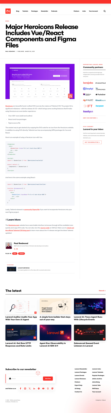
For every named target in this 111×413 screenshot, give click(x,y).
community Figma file (31, 209)
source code (45, 228)
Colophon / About (101, 400)
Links (84, 11)
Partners (76, 11)
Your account (96, 392)
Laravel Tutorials (97, 372)
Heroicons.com (13, 225)
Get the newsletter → (92, 142)
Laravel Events (79, 375)
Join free (48, 378)
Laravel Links (96, 369)
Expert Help (78, 385)
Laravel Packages (80, 372)
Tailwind (21, 253)
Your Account (93, 11)
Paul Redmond (10, 51)
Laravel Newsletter (81, 369)
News (7, 21)
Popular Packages (98, 375)
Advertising (96, 382)
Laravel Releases (80, 379)
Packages (34, 11)
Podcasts (54, 11)
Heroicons (9, 106)
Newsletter (44, 11)
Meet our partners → (90, 118)
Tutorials (25, 11)
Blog (17, 11)
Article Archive (97, 379)
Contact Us (78, 392)
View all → (102, 290)
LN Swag (77, 388)
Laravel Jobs (96, 385)
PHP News (95, 388)
